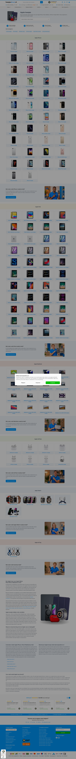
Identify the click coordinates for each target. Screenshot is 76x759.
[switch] (3, 757)
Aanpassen (38, 382)
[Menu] (5, 750)
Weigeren (23, 382)
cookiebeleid (31, 379)
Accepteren (53, 382)
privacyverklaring (40, 379)
